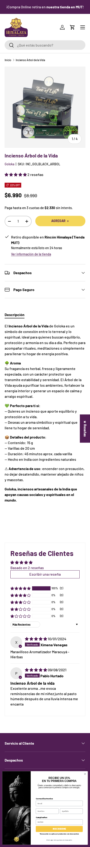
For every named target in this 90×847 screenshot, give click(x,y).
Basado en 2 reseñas (27, 567)
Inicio (8, 60)
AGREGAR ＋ (60, 221)
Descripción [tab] (14, 314)
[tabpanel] (45, 417)
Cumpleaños (41, 817)
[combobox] (45, 45)
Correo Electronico (44, 798)
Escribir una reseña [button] (45, 574)
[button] (72, 27)
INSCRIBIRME (59, 829)
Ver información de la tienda (31, 254)
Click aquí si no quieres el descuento (59, 840)
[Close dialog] (85, 774)
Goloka (9, 164)
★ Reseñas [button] (85, 428)
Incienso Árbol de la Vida (30, 60)
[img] (36, 639)
